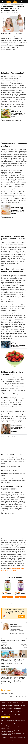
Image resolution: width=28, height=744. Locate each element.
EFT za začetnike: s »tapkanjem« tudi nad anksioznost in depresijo (6, 647)
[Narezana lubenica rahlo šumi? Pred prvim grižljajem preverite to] (20, 672)
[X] (22, 696)
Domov (2, 4)
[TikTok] (19, 696)
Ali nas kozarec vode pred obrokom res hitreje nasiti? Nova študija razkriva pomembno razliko (6, 680)
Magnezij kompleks (6, 593)
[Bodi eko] (12, 1)
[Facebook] (10, 636)
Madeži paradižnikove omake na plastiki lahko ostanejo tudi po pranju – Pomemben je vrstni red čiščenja (18, 210)
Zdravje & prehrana (7, 4)
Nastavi (21, 616)
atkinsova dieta (8, 640)
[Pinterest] (14, 696)
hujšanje (13, 640)
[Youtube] (25, 696)
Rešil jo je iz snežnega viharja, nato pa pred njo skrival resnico (18, 345)
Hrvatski (11, 700)
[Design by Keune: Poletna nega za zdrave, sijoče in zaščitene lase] (20, 654)
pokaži (13, 603)
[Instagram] (11, 696)
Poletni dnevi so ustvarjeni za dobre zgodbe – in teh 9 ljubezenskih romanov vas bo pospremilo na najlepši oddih (7, 662)
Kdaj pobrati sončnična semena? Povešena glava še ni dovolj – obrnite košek (18, 114)
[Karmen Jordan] (6, 630)
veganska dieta (4, 642)
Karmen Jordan (6, 12)
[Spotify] (16, 696)
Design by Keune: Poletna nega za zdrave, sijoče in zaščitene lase (19, 661)
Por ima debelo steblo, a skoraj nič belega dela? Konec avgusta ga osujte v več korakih (13, 730)
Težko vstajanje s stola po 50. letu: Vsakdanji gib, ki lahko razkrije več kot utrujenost (18, 429)
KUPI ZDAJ (7, 597)
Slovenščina (6, 700)
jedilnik (17, 640)
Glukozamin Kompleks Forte (20, 594)
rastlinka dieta (22, 640)
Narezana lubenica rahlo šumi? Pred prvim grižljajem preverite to (19, 679)
